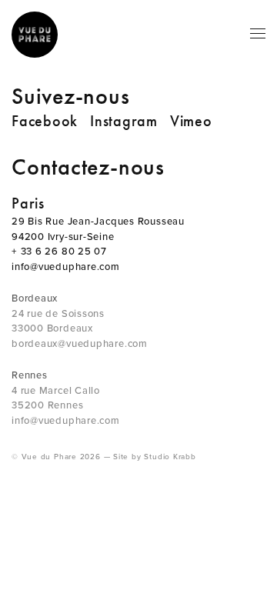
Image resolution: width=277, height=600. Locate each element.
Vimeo (191, 121)
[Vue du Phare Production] (35, 35)
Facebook (45, 121)
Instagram (124, 121)
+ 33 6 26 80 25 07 (59, 251)
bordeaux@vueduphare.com (80, 344)
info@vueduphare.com (66, 267)
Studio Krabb (169, 457)
